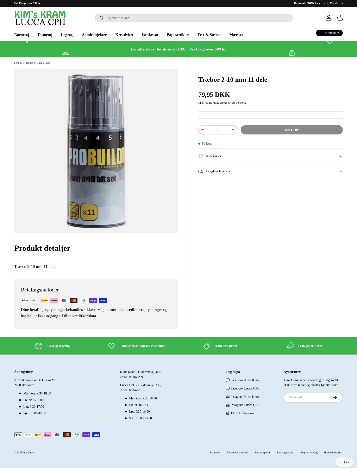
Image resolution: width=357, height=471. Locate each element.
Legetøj (67, 34)
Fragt (216, 102)
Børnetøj (21, 34)
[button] (340, 17)
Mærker (236, 34)
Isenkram (150, 34)
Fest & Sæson (209, 34)
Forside (18, 62)
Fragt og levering (309, 452)
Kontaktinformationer (237, 452)
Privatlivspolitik (262, 452)
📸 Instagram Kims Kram (242, 396)
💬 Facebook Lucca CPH (243, 388)
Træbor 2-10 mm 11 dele (38, 62)
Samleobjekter (94, 34)
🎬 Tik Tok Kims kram (241, 413)
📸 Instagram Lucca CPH (243, 405)
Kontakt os (215, 452)
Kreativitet (124, 34)
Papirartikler (178, 34)
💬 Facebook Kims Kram (242, 380)
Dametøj (45, 34)
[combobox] (194, 18)
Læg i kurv (292, 129)
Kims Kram (28, 452)
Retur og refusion (285, 452)
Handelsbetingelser (333, 452)
